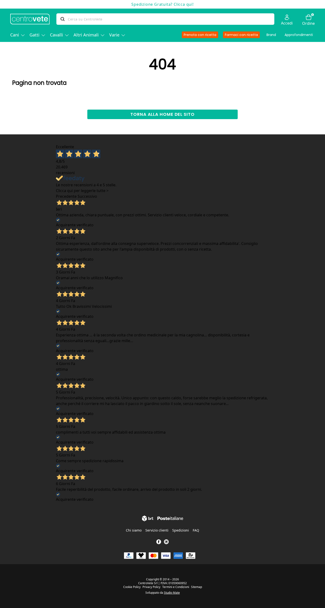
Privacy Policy (151, 587)
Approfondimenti (299, 34)
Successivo (87, 196)
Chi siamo (134, 530)
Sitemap (196, 587)
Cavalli (56, 35)
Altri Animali (86, 35)
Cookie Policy (132, 587)
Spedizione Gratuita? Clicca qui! (162, 4)
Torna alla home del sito (162, 114)
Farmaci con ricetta (241, 34)
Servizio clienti (156, 530)
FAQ (196, 530)
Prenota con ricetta (200, 34)
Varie (114, 35)
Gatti (34, 35)
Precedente (66, 196)
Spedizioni (180, 530)
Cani (14, 35)
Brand (271, 34)
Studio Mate (172, 593)
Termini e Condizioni (175, 587)
